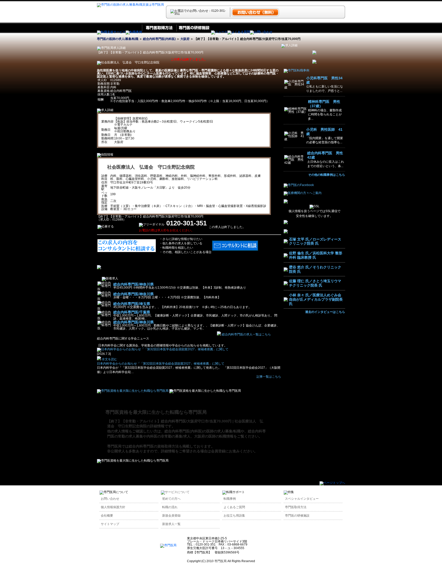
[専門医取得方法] (159, 32)
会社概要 (107, 515)
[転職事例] (134, 32)
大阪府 (185, 39)
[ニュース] (219, 32)
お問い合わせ (110, 498)
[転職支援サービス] (111, 32)
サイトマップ (110, 524)
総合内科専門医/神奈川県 (133, 284)
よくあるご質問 (234, 507)
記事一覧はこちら (269, 376)
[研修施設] (193, 32)
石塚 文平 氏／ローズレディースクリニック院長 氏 (315, 241)
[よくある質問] (238, 32)
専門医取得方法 (295, 507)
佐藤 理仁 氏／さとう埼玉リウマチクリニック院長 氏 (315, 283)
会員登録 (218, 451)
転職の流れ (170, 507)
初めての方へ (171, 498)
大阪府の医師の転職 (210, 436)
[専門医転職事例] (296, 70)
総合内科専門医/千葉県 (131, 312)
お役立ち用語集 (234, 515)
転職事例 (230, 498)
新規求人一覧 (171, 524)
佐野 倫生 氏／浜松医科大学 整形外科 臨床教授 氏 (315, 255)
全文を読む (109, 359)
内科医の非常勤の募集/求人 (169, 436)
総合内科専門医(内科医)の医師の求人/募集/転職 (202, 431)
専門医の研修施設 (297, 515)
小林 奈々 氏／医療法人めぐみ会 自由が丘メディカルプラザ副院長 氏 (316, 299)
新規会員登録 (171, 515)
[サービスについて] (175, 492)
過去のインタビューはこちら (325, 312)
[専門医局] (168, 545)
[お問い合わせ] (261, 32)
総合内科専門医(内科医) (159, 39)
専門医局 (114, 446)
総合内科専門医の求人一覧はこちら (246, 334)
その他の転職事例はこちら (326, 175)
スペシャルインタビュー (302, 498)
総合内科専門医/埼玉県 (131, 304)
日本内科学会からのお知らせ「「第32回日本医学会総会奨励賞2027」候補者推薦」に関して (160, 363)
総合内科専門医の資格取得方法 (154, 446)
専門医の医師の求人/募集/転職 (117, 39)
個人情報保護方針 (113, 507)
